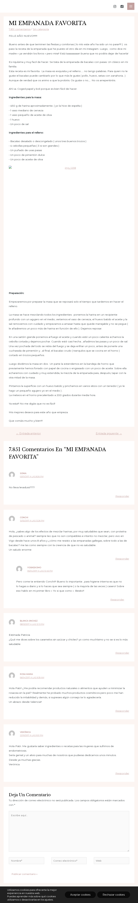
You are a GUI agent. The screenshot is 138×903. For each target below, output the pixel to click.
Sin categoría (41, 29)
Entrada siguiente (109, 433)
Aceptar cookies (80, 894)
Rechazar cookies (114, 894)
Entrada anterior (28, 433)
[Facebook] (122, 6)
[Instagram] (114, 6)
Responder (122, 496)
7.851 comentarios (20, 29)
